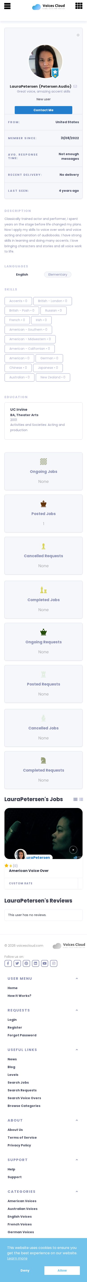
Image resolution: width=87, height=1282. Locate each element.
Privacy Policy (19, 1145)
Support (15, 1177)
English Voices (20, 1216)
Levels (13, 1075)
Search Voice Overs (24, 1098)
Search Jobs (18, 1082)
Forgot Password (22, 1035)
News (12, 1059)
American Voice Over (29, 870)
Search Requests (22, 1090)
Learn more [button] (17, 1258)
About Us (15, 1130)
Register (15, 1027)
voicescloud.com (30, 945)
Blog (11, 1067)
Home (13, 988)
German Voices (21, 1232)
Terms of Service (22, 1137)
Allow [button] (62, 1270)
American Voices (22, 1201)
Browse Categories (24, 1106)
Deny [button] (25, 1270)
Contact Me (43, 110)
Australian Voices (22, 1209)
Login (12, 1019)
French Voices (20, 1224)
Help (11, 1169)
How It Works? (19, 996)
